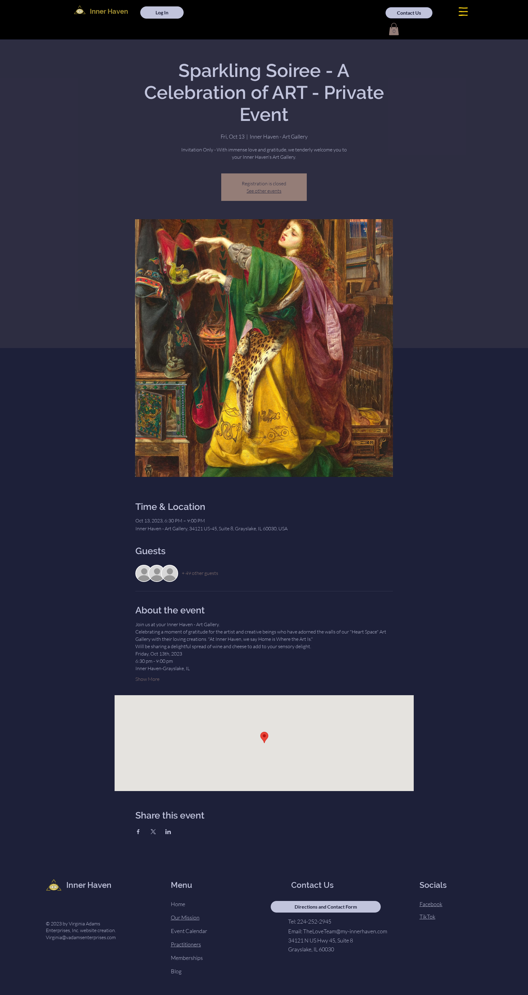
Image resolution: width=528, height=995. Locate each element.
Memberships (187, 957)
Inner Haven (109, 11)
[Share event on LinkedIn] (168, 831)
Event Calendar (189, 931)
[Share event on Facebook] (138, 831)
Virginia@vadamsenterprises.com (81, 937)
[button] (463, 11)
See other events (264, 191)
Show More (147, 679)
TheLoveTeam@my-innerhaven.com (345, 931)
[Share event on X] (153, 831)
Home (178, 904)
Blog (176, 971)
